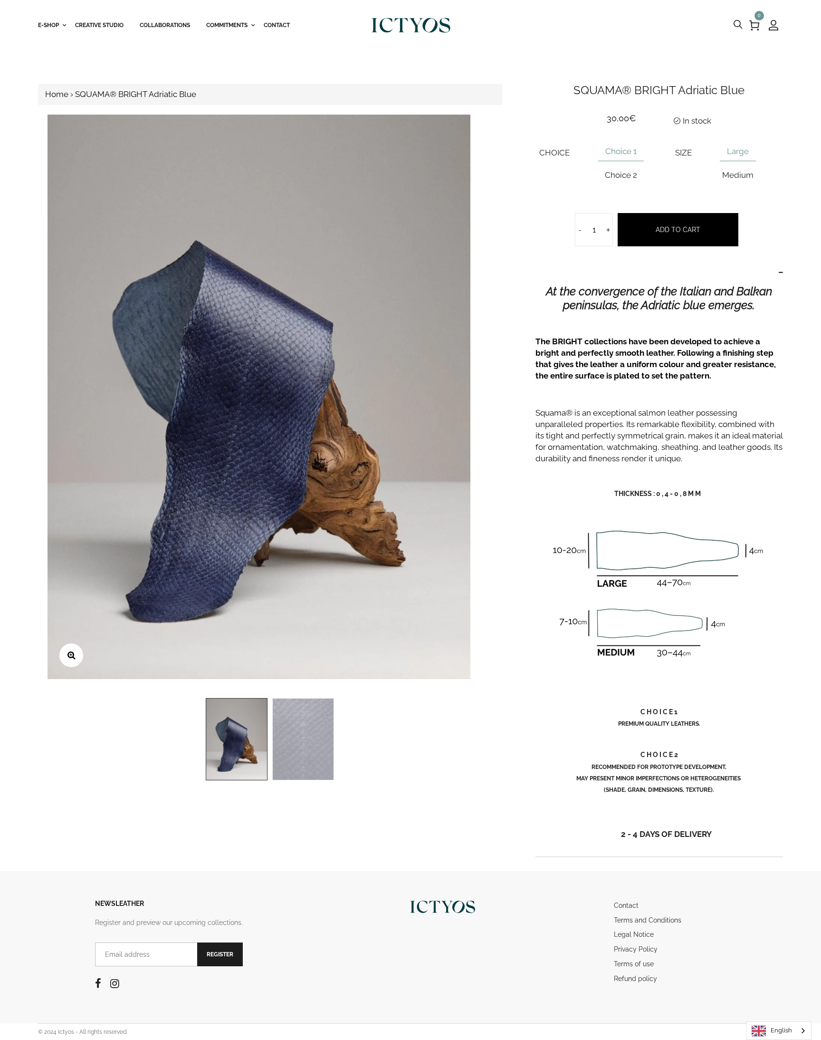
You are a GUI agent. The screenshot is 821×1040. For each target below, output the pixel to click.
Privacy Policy (636, 949)
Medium (738, 175)
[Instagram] (114, 983)
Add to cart (678, 229)
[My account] (773, 25)
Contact (626, 905)
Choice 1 (621, 151)
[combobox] (778, 1030)
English (781, 1030)
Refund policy (635, 978)
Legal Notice (634, 934)
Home (56, 94)
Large (738, 151)
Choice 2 (621, 175)
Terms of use (634, 964)
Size (683, 152)
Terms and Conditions (647, 920)
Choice (554, 152)
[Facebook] (98, 983)
